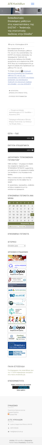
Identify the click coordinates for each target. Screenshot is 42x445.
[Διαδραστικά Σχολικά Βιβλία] (17, 308)
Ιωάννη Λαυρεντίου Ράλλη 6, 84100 (21, 424)
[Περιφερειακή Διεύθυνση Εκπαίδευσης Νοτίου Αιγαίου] (17, 284)
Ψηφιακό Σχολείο (13, 412)
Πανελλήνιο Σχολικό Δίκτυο (16, 410)
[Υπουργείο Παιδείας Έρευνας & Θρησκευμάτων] (17, 278)
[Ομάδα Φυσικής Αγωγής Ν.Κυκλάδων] (17, 317)
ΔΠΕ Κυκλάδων (16, 3)
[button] (2, 11)
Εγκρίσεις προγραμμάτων (18, 96)
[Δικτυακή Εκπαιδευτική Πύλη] (17, 294)
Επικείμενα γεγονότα (18, 234)
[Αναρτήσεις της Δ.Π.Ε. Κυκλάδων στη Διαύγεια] (17, 270)
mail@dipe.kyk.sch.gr (16, 431)
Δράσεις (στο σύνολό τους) (18, 93)
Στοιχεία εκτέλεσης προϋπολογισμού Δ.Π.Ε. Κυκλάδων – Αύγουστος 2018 (21, 112)
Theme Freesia (13, 442)
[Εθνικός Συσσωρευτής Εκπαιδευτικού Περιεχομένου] (17, 300)
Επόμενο (21, 226)
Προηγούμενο (14, 226)
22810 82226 (14, 428)
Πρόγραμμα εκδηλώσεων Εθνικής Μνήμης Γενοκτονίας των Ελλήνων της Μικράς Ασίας (20, 122)
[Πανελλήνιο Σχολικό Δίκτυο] (17, 289)
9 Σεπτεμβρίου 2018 (21, 44)
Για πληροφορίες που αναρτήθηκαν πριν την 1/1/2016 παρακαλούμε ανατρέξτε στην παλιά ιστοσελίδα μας (21, 372)
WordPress (29, 442)
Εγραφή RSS (13, 414)
